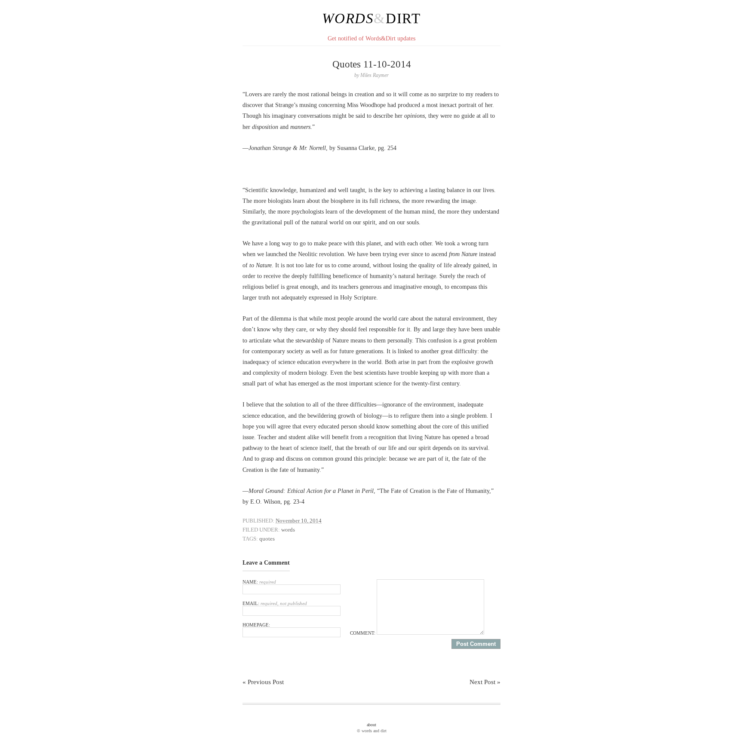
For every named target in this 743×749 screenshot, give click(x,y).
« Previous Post (263, 682)
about (371, 724)
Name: (259, 581)
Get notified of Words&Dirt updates (371, 38)
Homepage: (256, 624)
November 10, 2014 (299, 520)
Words (348, 18)
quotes (267, 538)
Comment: (363, 633)
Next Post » (485, 682)
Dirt (403, 18)
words (288, 529)
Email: (275, 603)
